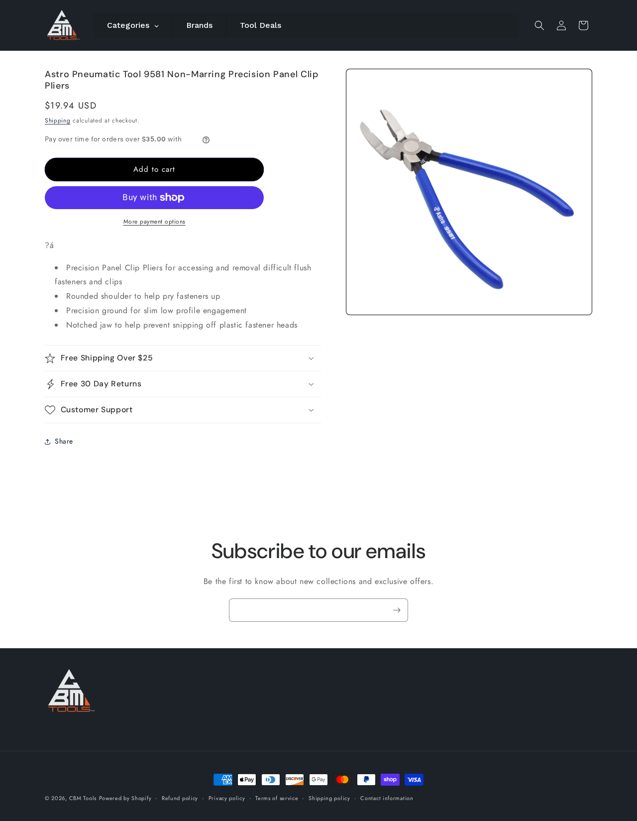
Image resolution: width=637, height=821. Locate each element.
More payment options (154, 221)
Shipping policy (329, 798)
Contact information (386, 798)
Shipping (58, 120)
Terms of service (276, 798)
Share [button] (64, 441)
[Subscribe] (397, 610)
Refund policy (180, 798)
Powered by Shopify (125, 798)
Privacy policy (227, 798)
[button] (539, 25)
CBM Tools (83, 798)
